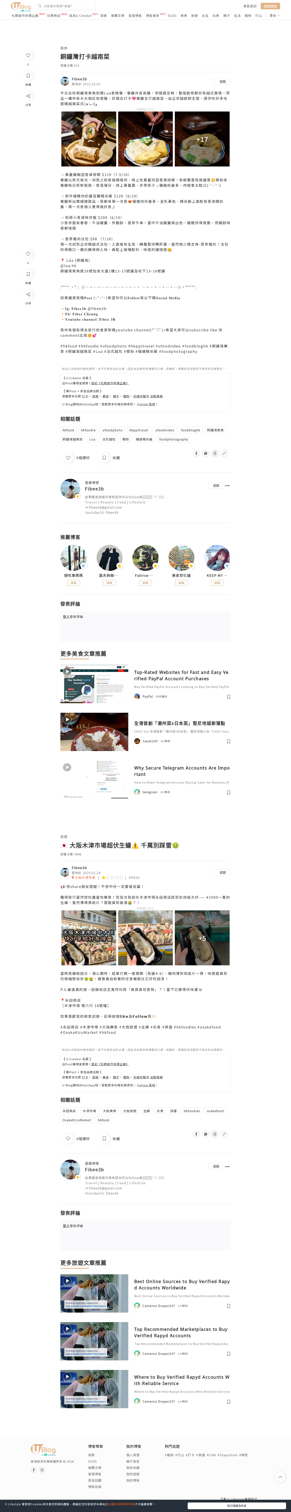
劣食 (160, 1110)
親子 (226, 15)
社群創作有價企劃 (25, 15)
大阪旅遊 (130, 1110)
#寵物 (169, 1454)
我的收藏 (133, 1467)
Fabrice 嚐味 (145, 575)
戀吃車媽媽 (73, 575)
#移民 (243, 1454)
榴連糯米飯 (144, 439)
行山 (258, 15)
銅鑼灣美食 (215, 430)
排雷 (173, 1110)
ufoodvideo (164, 430)
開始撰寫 (270, 6)
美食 (184, 15)
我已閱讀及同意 (236, 1506)
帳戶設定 (133, 1461)
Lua (92, 439)
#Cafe (211, 1454)
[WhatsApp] (28, 316)
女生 (205, 15)
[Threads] (28, 327)
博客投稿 (95, 1486)
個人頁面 (133, 1454)
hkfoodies (192, 1110)
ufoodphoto (113, 430)
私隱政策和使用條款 (121, 1504)
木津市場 (89, 1110)
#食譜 (200, 1454)
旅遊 (194, 15)
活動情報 (156, 396)
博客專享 (152, 15)
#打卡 (190, 1454)
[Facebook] (28, 304)
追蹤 (223, 81)
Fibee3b (79, 78)
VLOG (172, 15)
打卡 (85, 396)
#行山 (179, 1454)
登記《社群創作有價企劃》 (110, 383)
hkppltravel (138, 430)
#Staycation (228, 1454)
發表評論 (73, 616)
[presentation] (60, 559)
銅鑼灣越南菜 (73, 439)
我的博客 (133, 1480)
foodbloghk (190, 430)
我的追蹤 (133, 1474)
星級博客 (135, 15)
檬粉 (125, 439)
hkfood (68, 430)
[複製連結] (28, 338)
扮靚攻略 (139, 396)
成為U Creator (80, 15)
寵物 (248, 15)
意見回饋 (95, 1480)
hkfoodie (88, 430)
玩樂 (216, 15)
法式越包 (109, 439)
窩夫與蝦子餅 (109, 575)
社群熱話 (54, 15)
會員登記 (250, 6)
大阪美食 (109, 1110)
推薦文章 (118, 15)
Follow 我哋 (146, 404)
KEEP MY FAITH (217, 575)
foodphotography (173, 439)
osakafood (215, 1110)
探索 (103, 15)
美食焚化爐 (181, 575)
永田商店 (69, 1110)
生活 (237, 15)
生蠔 (146, 1110)
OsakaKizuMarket (77, 1120)
